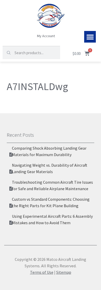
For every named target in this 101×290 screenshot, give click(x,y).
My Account (46, 36)
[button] (90, 37)
